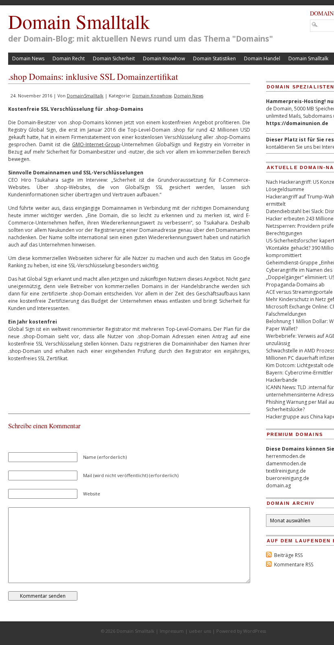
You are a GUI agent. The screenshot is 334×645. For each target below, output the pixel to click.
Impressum (172, 631)
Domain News (28, 58)
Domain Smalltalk (79, 21)
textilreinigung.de (286, 470)
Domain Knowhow (164, 58)
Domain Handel (262, 58)
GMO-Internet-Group (96, 144)
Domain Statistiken (214, 58)
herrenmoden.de (285, 456)
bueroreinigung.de (287, 478)
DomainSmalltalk (85, 95)
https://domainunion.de (297, 123)
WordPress (254, 631)
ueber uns (200, 631)
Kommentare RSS (293, 564)
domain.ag (278, 485)
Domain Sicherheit (114, 58)
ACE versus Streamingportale (299, 291)
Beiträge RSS (288, 555)
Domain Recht (69, 58)
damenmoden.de (286, 463)
